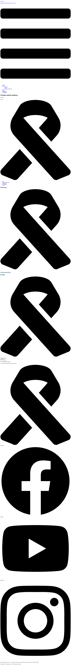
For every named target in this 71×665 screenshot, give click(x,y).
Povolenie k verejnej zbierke (5, 272)
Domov (3, 85)
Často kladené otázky (6, 182)
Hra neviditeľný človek (8, 88)
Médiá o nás (4, 183)
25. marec (2, 1)
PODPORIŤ (4, 92)
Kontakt (3, 90)
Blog (3, 89)
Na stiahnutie (4, 91)
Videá (5, 87)
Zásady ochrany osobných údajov (6, 270)
